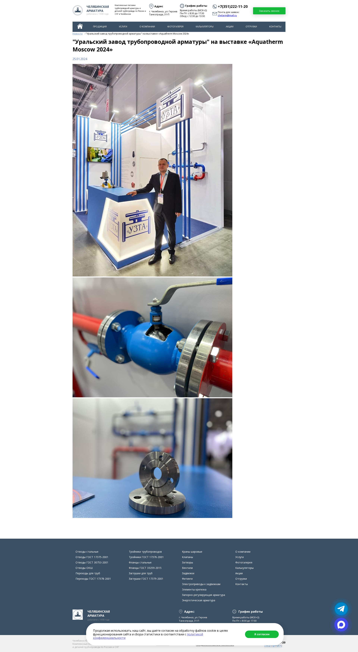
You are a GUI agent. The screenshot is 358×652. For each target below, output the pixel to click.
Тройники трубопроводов (145, 551)
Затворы (187, 562)
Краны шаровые (192, 551)
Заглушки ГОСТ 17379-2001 (146, 578)
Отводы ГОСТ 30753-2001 (92, 562)
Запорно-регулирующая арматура (203, 595)
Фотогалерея (175, 26)
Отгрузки (251, 26)
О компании (147, 26)
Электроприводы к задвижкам (201, 584)
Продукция (100, 26)
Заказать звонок (269, 10)
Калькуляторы (204, 26)
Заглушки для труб (141, 573)
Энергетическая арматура (198, 600)
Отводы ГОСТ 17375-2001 (92, 557)
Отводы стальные (87, 551)
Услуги (123, 26)
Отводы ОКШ (84, 568)
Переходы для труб (88, 573)
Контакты (275, 26)
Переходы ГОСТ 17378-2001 (93, 578)
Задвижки (188, 573)
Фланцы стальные (140, 562)
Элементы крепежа (194, 589)
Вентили (187, 568)
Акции (229, 26)
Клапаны (187, 557)
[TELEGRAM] (341, 609)
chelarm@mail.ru (227, 15)
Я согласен (261, 634)
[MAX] (341, 624)
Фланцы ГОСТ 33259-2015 (145, 568)
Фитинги (187, 578)
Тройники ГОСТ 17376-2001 (146, 557)
